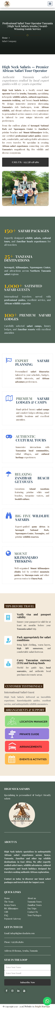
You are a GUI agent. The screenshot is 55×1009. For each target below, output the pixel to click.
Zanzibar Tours (35, 905)
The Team (8, 901)
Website (28, 1006)
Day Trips (32, 908)
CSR (6, 911)
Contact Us (33, 911)
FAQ (6, 915)
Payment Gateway (12, 918)
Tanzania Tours (35, 901)
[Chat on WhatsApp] (47, 1001)
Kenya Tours (10, 905)
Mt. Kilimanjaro (11, 908)
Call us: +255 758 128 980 (25, 162)
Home (5, 37)
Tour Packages (34, 915)
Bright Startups (42, 1006)
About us (32, 898)
